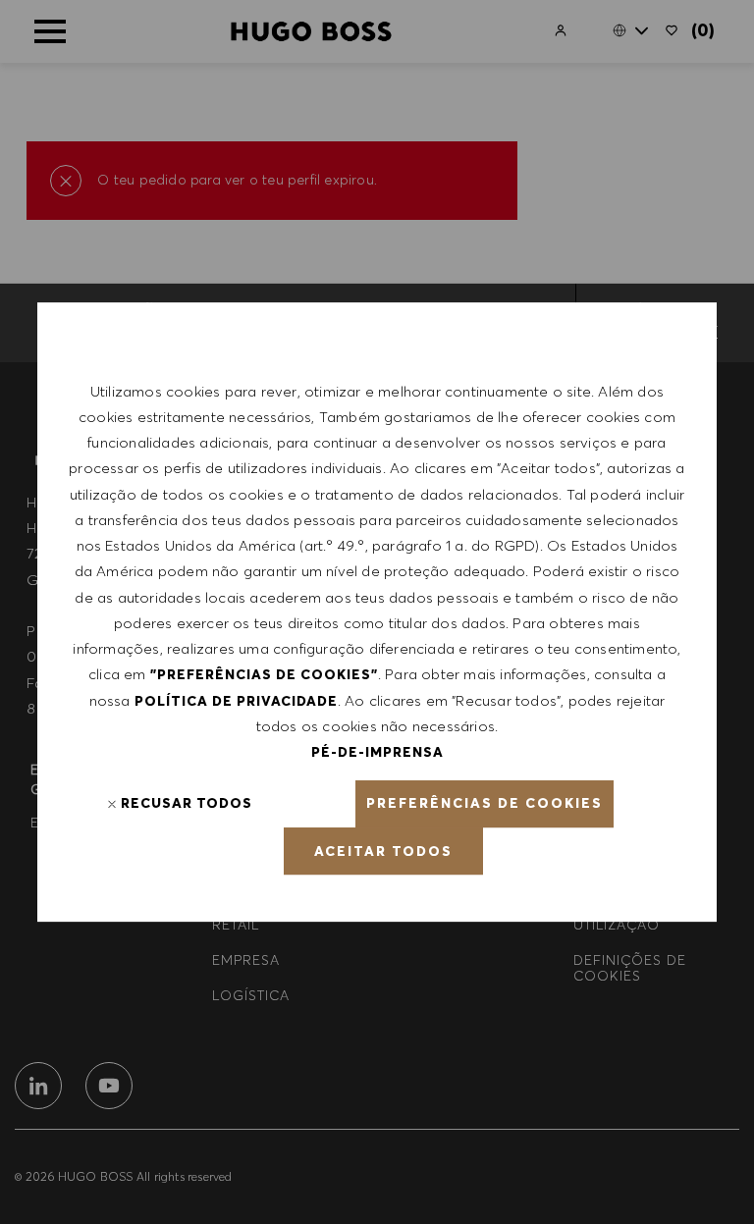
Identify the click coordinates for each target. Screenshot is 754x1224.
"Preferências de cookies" (264, 674)
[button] (484, 803)
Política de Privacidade (236, 701)
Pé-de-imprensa (377, 752)
